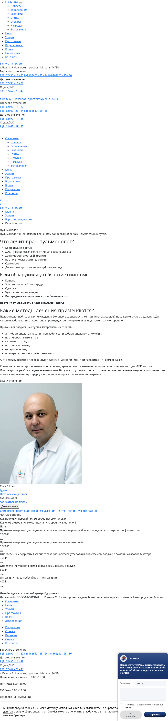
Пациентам (12, 53)
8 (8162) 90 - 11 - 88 (11, 83)
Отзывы (15, 21)
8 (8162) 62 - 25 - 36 (60, 75)
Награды (16, 25)
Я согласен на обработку (144, 706)
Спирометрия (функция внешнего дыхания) (28, 511)
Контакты (11, 57)
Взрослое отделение (18, 219)
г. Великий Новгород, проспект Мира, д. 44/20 (29, 99)
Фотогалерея (18, 29)
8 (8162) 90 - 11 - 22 (11, 75)
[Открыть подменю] (20, 2)
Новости (15, 6)
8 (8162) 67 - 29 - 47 (11, 91)
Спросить (155, 714)
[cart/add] (1, 539)
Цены (8, 33)
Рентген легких (67, 511)
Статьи (15, 17)
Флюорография (87, 511)
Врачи (9, 49)
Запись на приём (11, 63)
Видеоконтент (14, 45)
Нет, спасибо (131, 715)
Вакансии (16, 14)
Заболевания (18, 10)
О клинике (12, 2)
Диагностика (9, 506)
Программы (13, 41)
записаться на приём (13, 502)
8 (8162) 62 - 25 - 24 (36, 75)
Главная (10, 211)
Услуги (9, 37)
